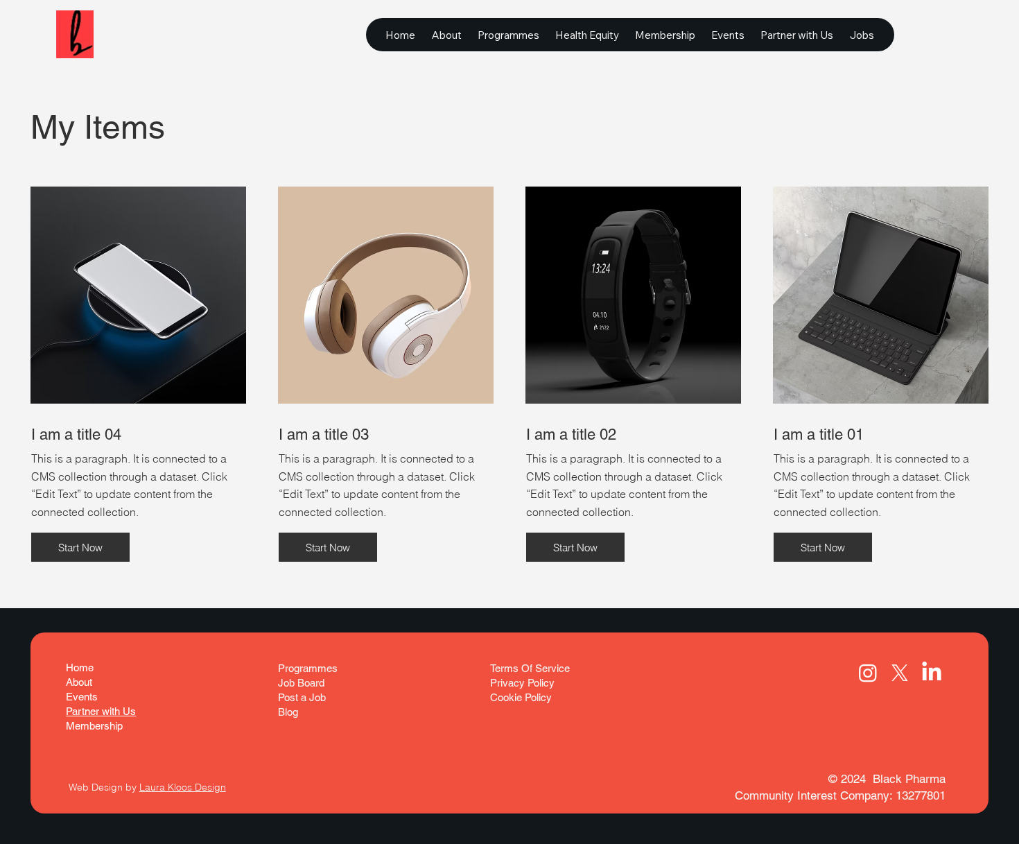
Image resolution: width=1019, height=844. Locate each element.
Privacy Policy (522, 683)
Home (80, 667)
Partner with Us (101, 711)
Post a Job (302, 697)
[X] (900, 672)
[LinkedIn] (931, 672)
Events (82, 697)
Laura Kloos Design (182, 787)
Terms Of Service (531, 668)
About (79, 682)
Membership (94, 726)
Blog (288, 712)
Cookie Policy (521, 697)
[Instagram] (868, 672)
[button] (80, 547)
